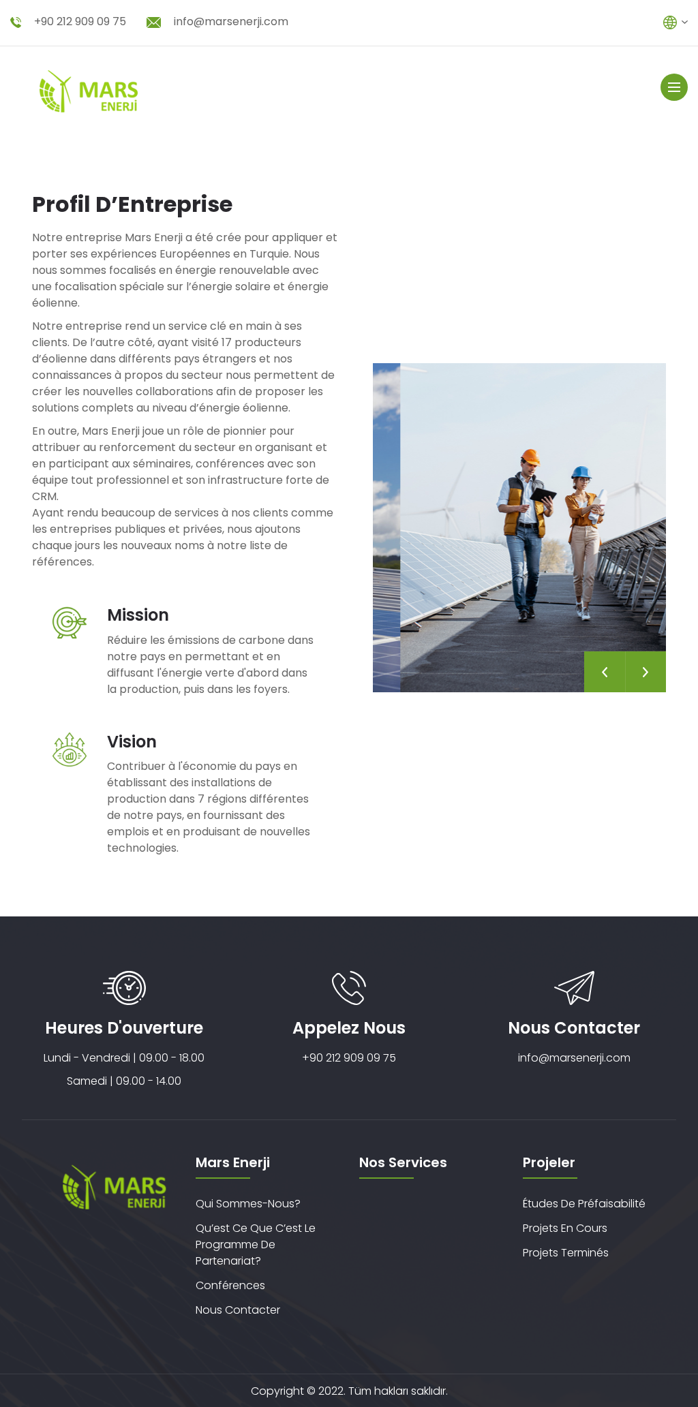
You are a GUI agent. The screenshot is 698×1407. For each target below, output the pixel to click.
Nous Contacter (238, 1310)
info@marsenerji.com (231, 21)
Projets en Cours (565, 1228)
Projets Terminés (566, 1253)
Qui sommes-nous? (248, 1203)
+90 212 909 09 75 (80, 21)
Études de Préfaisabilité (584, 1203)
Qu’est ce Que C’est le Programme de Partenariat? (256, 1244)
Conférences (230, 1285)
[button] (604, 671)
